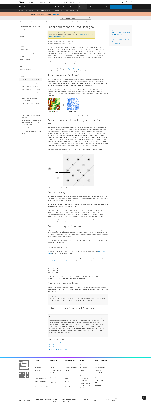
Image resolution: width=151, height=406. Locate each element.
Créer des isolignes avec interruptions (93, 69)
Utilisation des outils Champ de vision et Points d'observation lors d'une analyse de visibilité (31, 122)
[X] (23, 373)
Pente (21, 66)
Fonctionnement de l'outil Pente (30, 112)
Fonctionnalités (72, 6)
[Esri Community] (20, 376)
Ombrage (22, 56)
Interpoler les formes (25, 59)
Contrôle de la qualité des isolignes (120, 39)
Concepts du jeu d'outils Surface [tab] (30, 79)
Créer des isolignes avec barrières (28, 43)
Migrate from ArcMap (72, 10)
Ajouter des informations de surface (29, 29)
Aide (37, 10)
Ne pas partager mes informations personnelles (113, 399)
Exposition (22, 33)
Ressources (82, 6)
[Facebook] (20, 373)
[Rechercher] (122, 2)
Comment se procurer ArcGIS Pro (121, 6)
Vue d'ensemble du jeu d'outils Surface (30, 26)
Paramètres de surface (25, 69)
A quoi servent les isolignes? (118, 30)
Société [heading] (82, 360)
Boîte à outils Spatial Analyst (52, 21)
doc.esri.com (55, 14)
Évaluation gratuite (103, 6)
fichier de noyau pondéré (59, 261)
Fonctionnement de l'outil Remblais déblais (31, 94)
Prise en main (29, 10)
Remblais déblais (24, 49)
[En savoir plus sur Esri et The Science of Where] (24, 365)
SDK (62, 10)
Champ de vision (24, 73)
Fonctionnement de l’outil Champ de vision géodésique (31, 99)
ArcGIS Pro (22, 6)
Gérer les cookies (95, 399)
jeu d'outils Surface (65, 21)
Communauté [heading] (53, 360)
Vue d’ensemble (59, 6)
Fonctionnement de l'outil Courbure (31, 89)
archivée (68, 32)
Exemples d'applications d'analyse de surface (31, 132)
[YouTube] (27, 376)
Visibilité (22, 76)
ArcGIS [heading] (37, 360)
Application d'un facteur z (28, 128)
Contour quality (115, 37)
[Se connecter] (131, 2)
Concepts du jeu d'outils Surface (80, 21)
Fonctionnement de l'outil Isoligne (30, 86)
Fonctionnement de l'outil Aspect (30, 83)
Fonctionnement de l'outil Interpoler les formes (31, 107)
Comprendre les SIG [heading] (70, 360)
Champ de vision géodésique (27, 53)
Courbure (22, 46)
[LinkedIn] (27, 373)
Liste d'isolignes (24, 39)
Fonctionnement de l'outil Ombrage (31, 103)
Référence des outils (46, 10)
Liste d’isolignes (76, 69)
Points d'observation (25, 63)
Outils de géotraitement (37, 21)
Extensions (92, 6)
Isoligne (22, 36)
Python (57, 10)
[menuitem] (41, 365)
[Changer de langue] (126, 2)
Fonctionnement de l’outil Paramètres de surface (31, 116)
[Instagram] (23, 376)
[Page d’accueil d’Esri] (22, 2)
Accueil (21, 10)
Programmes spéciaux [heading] (101, 360)
